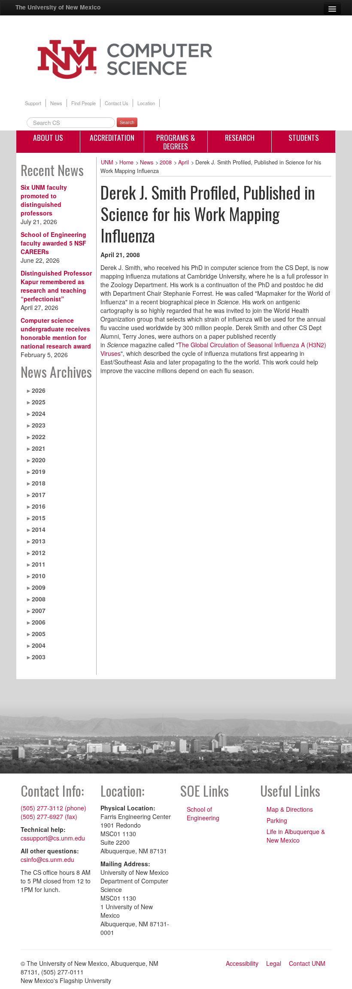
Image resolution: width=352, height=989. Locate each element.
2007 (39, 610)
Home (126, 162)
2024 (39, 413)
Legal (273, 963)
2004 (39, 645)
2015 (39, 517)
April (183, 162)
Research (240, 137)
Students (303, 137)
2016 (39, 506)
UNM (107, 162)
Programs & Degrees (175, 142)
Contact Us (116, 103)
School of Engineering (203, 813)
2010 (39, 575)
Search (127, 122)
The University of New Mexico (57, 7)
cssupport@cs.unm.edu (53, 838)
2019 (39, 471)
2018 (39, 483)
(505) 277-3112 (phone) (53, 808)
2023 (39, 425)
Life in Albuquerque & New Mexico (296, 835)
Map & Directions (290, 809)
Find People (83, 103)
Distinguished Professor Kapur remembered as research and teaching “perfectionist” (56, 286)
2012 (39, 552)
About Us (48, 137)
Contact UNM (307, 963)
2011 (39, 564)
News (56, 103)
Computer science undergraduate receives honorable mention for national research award (56, 333)
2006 (39, 622)
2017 (39, 494)
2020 (39, 459)
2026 (39, 390)
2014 (39, 529)
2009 (39, 587)
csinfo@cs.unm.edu (47, 859)
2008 (39, 599)
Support (33, 103)
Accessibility (242, 963)
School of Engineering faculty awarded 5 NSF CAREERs (53, 243)
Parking (277, 820)
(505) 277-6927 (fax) (49, 816)
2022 (39, 436)
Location (146, 103)
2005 (39, 633)
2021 (39, 448)
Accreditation (112, 137)
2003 (39, 656)
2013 (39, 541)
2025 (39, 401)
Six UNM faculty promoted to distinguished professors (44, 200)
